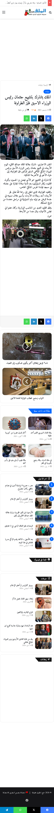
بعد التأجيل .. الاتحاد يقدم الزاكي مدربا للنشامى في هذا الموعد (19, 541)
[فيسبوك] (48, 118)
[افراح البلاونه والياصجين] (43, 616)
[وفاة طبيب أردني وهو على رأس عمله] (14, 450)
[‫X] (41, 118)
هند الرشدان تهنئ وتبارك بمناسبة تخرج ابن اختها (18, 627)
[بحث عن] (50, 13)
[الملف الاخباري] (34, 12)
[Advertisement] (27, 49)
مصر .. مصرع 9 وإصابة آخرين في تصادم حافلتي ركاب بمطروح (19, 487)
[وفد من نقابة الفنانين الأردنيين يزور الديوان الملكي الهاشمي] (43, 643)
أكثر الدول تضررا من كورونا (15, 433)
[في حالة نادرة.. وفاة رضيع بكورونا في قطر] (40, 450)
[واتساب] (27, 118)
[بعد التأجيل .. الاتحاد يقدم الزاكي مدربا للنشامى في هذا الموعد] (43, 543)
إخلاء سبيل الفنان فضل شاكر (22, 599)
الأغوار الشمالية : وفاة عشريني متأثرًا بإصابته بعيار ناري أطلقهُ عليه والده (23, 3)
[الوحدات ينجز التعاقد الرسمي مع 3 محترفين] (43, 530)
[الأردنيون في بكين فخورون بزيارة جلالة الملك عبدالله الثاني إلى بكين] (43, 516)
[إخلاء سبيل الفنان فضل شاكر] (43, 603)
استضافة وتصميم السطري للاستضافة (14, 792)
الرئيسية (46, 85)
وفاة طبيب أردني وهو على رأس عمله (15, 461)
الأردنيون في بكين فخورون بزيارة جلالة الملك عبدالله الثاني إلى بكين (19, 514)
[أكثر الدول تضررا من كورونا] (14, 423)
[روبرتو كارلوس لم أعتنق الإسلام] (43, 503)
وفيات (40, 85)
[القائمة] (3, 13)
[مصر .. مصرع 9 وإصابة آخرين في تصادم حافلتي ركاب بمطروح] (43, 489)
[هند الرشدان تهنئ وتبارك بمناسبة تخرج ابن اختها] (43, 629)
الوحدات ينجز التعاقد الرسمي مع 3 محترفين (19, 526)
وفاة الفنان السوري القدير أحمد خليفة (41, 434)
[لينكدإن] (34, 118)
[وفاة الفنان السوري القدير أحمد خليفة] (40, 423)
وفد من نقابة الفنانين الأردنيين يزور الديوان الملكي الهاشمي (18, 640)
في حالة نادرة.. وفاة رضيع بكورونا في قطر (43, 461)
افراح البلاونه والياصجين (25, 612)
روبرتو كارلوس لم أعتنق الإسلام (21, 499)
